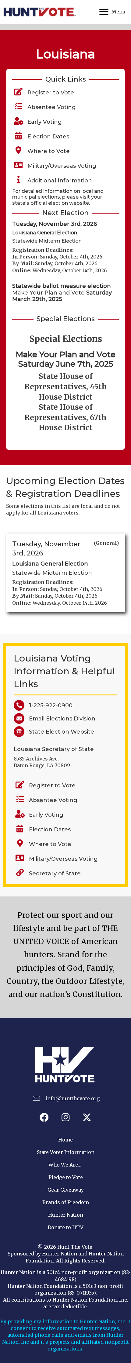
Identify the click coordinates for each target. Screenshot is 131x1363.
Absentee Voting (50, 107)
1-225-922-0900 (48, 705)
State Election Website (59, 731)
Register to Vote (49, 92)
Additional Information (58, 180)
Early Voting (43, 122)
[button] (44, 1117)
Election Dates (46, 136)
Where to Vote (47, 151)
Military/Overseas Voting (60, 166)
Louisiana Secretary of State (54, 749)
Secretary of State (55, 873)
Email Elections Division (59, 718)
